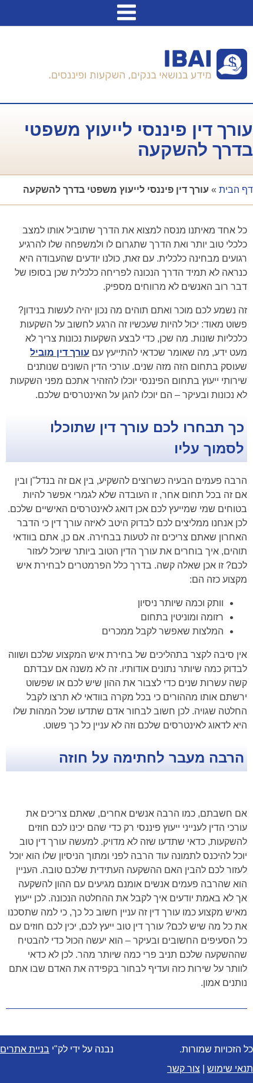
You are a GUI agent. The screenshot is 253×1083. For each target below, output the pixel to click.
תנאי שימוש (230, 1069)
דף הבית (236, 190)
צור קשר (183, 1069)
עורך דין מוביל (59, 352)
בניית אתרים (24, 1049)
